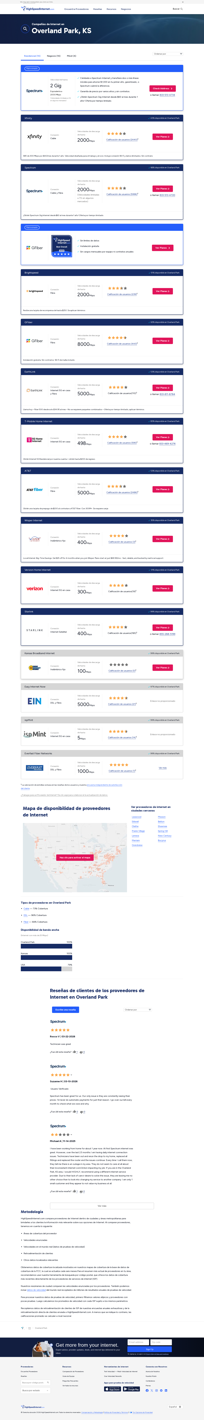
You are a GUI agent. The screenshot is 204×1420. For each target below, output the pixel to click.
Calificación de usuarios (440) (122, 343)
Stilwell (135, 821)
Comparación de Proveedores (73, 1371)
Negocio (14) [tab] (53, 56)
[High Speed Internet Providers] (37, 9)
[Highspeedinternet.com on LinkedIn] (166, 1391)
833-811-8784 (167, 394)
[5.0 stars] (124, 133)
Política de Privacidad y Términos (116, 1412)
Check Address (159, 88)
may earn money (29, 2)
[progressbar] (46, 946)
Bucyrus (162, 840)
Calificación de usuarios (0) (122, 670)
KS (29, 1328)
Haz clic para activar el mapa (75, 857)
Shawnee (162, 826)
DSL (26, 915)
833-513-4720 (167, 195)
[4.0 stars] (120, 133)
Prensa (148, 1386)
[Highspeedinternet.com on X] (151, 1391)
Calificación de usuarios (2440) (122, 139)
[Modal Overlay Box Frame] (102, 1347)
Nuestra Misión (151, 1376)
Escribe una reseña (66, 1009)
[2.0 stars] (113, 133)
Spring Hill (163, 831)
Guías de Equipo (68, 1376)
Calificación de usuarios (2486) (122, 492)
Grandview (137, 845)
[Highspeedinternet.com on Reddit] (161, 1391)
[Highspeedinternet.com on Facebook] (147, 1391)
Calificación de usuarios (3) (122, 541)
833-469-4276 (167, 443)
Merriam (136, 840)
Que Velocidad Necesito (113, 1376)
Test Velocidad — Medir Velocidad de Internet (120, 1371)
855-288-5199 (167, 634)
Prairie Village (138, 831)
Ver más (163, 767)
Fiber (26, 922)
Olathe (135, 826)
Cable (26, 908)
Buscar (176, 8)
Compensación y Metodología (92, 1412)
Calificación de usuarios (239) (122, 294)
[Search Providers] (48, 1383)
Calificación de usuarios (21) (122, 704)
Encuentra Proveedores (77, 9)
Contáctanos (150, 1381)
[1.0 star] (109, 133)
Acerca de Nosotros (153, 1371)
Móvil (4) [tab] (71, 56)
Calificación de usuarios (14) (122, 737)
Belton (161, 821)
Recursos (111, 9)
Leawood (136, 817)
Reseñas (97, 9)
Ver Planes (160, 136)
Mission (162, 817)
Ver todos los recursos (70, 1386)
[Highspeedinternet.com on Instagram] (156, 1391)
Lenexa (135, 835)
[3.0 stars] (117, 133)
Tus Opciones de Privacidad (143, 1412)
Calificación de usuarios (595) (122, 442)
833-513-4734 (167, 94)
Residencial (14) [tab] (32, 56)
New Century (164, 835)
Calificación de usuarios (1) (122, 771)
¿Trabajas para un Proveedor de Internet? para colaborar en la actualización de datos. (64, 795)
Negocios (126, 9)
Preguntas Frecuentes (70, 1381)
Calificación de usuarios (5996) (121, 194)
